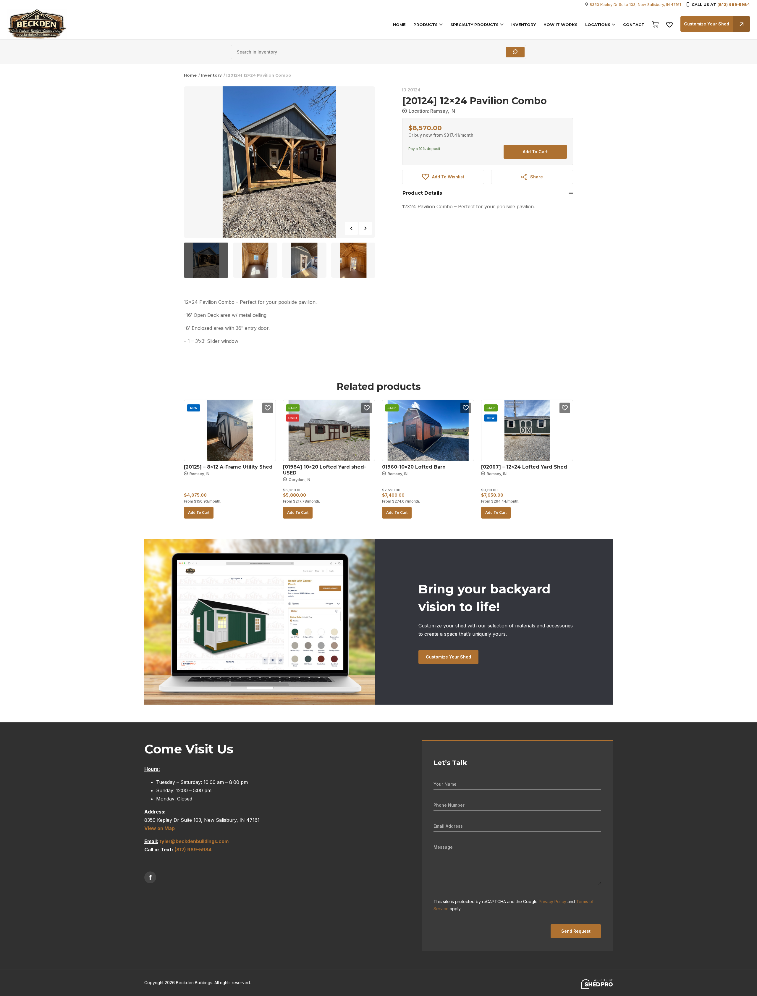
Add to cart (198, 512)
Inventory (211, 75)
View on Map (159, 828)
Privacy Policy (552, 901)
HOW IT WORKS (561, 24)
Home (190, 75)
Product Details (422, 193)
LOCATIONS (597, 24)
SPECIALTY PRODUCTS (474, 24)
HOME (399, 24)
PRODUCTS (425, 24)
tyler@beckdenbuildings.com (194, 841)
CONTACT (633, 24)
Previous (351, 228)
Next (365, 228)
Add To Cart (535, 151)
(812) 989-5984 (733, 4)
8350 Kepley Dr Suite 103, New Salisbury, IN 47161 (635, 4)
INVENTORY (523, 24)
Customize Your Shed (706, 23)
